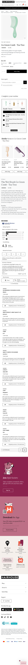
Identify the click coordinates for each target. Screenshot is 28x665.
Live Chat (7, 601)
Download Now (10, 529)
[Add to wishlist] (24, 38)
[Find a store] (17, 5)
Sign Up (8, 490)
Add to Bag (16, 71)
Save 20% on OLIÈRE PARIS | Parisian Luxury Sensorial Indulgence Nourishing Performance (14, 8)
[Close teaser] (19, 660)
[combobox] (3, 71)
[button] (14, 27)
